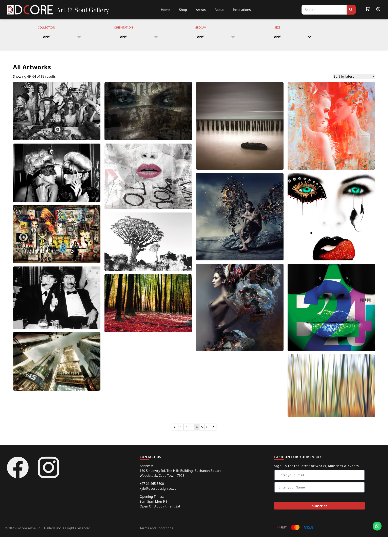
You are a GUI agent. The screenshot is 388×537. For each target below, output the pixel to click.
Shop (183, 9)
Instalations (242, 9)
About (219, 9)
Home (165, 9)
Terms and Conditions (156, 528)
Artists (201, 9)
